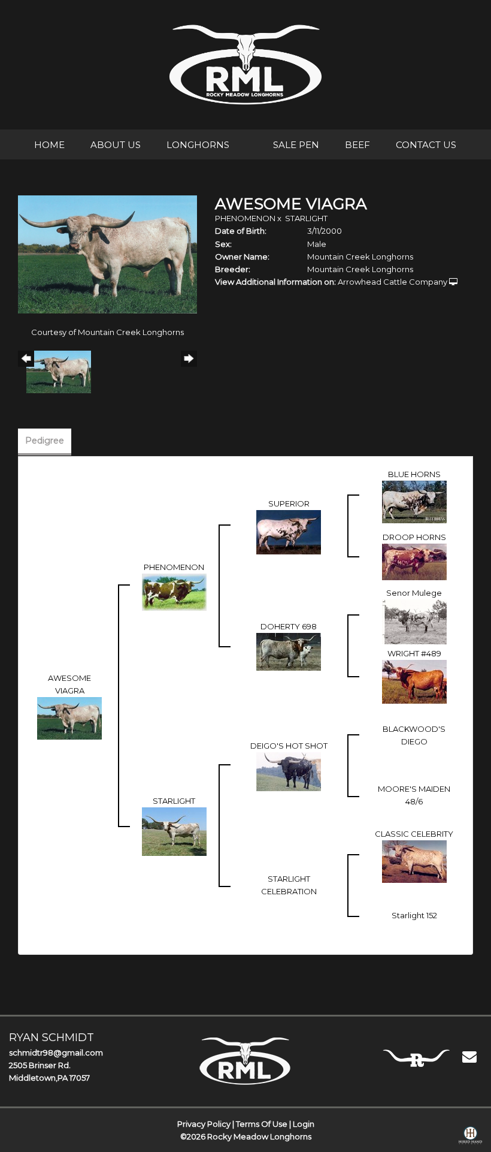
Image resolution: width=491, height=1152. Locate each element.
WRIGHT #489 (414, 653)
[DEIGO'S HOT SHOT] (288, 771)
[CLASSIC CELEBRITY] (414, 860)
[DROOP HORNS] (414, 561)
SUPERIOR (289, 503)
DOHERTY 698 (288, 626)
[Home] (245, 1061)
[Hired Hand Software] (470, 1137)
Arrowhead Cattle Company (392, 282)
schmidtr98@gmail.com (56, 1052)
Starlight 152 (414, 915)
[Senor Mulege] (414, 621)
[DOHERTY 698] (288, 651)
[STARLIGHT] (174, 831)
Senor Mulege (414, 593)
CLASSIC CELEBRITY (414, 834)
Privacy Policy (204, 1124)
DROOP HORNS (414, 537)
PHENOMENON (245, 218)
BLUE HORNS (414, 474)
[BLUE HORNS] (414, 501)
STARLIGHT (306, 218)
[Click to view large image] (107, 253)
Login (303, 1124)
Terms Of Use (261, 1124)
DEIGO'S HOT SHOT (289, 745)
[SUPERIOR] (288, 531)
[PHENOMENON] (174, 591)
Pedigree (44, 440)
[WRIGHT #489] (414, 681)
